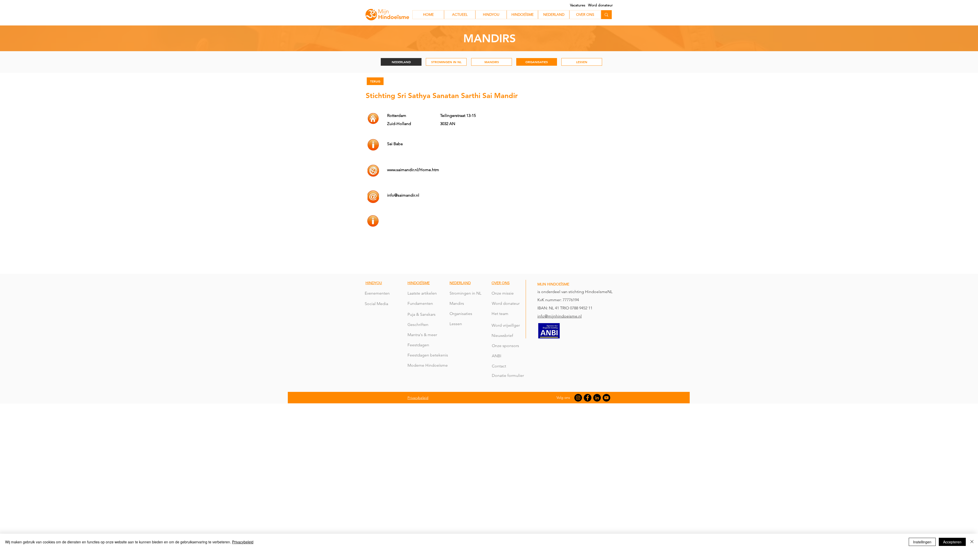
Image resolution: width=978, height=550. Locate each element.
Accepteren (952, 541)
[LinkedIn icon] (597, 398)
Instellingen (922, 541)
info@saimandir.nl (403, 195)
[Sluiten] (972, 542)
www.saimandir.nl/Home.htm (413, 169)
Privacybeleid (242, 541)
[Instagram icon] (578, 398)
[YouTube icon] (606, 398)
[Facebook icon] (587, 398)
